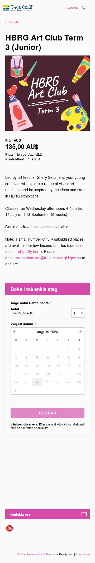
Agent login (83, 554)
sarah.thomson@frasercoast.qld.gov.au (48, 257)
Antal (21, 311)
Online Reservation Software (35, 554)
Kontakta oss (20, 514)
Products (12, 21)
